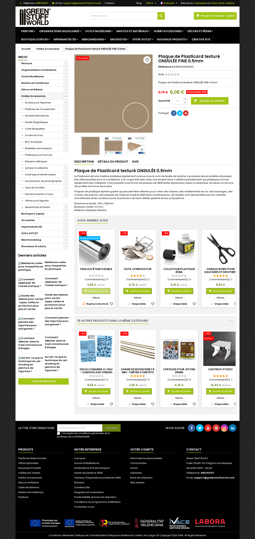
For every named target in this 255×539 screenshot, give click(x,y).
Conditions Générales (61, 535)
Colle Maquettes (35, 129)
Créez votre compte (222, 3)
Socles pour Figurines (38, 102)
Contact (109, 3)
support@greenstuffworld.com (82, 3)
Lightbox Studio (220, 369)
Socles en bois (34, 135)
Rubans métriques (36, 161)
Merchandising (93, 39)
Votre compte (141, 449)
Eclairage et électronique (40, 174)
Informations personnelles (146, 458)
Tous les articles (43, 381)
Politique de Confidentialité (90, 535)
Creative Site (201, 39)
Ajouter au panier (209, 101)
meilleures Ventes (29, 473)
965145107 (42, 3)
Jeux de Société (34, 187)
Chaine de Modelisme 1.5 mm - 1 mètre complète (137, 370)
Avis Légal (149, 535)
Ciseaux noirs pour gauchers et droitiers (220, 270)
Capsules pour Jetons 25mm (179, 370)
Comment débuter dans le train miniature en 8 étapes (57, 342)
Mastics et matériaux (132, 31)
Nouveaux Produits (171, 39)
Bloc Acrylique (33, 142)
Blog (139, 3)
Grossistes (118, 39)
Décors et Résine (199, 31)
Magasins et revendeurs (89, 492)
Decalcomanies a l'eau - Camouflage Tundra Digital (96, 372)
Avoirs (134, 468)
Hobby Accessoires (168, 31)
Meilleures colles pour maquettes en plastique (55, 265)
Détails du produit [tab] (113, 161)
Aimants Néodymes (37, 115)
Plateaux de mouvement (40, 109)
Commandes (138, 463)
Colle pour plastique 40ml (179, 270)
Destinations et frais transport (92, 468)
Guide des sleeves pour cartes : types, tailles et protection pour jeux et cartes (56, 301)
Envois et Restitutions (86, 463)
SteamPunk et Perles (37, 207)
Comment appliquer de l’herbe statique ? (56, 282)
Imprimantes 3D (65, 39)
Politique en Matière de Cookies (124, 535)
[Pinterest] (186, 113)
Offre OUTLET (141, 39)
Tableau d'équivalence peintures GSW (97, 477)
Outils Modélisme (98, 31)
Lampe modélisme (36, 168)
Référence (164, 67)
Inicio (22, 57)
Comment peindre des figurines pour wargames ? (57, 321)
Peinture (27, 31)
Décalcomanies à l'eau (39, 194)
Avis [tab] (135, 161)
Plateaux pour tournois (38, 155)
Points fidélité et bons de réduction (95, 497)
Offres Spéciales (28, 463)
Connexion (200, 3)
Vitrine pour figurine (37, 200)
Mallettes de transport (38, 148)
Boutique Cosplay (34, 39)
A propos (79, 458)
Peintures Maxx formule (32, 458)
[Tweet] (180, 113)
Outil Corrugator (137, 269)
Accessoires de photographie (43, 181)
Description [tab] (84, 161)
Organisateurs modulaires (59, 31)
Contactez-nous (84, 507)
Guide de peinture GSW (88, 473)
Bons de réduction (141, 477)
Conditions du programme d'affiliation (97, 502)
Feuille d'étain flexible (96, 269)
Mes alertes (137, 482)
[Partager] (174, 113)
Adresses (136, 473)
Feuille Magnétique (36, 122)
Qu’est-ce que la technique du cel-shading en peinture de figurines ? (56, 363)
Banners (79, 482)
